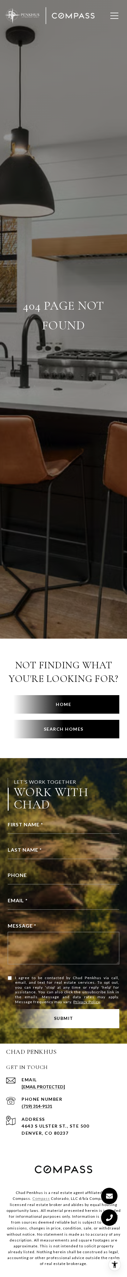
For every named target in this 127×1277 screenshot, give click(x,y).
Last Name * (25, 850)
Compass (41, 1198)
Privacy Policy (86, 1001)
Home (63, 704)
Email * (18, 900)
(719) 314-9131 (37, 1106)
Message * (22, 926)
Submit (63, 1018)
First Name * (25, 824)
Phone (17, 875)
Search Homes (64, 729)
